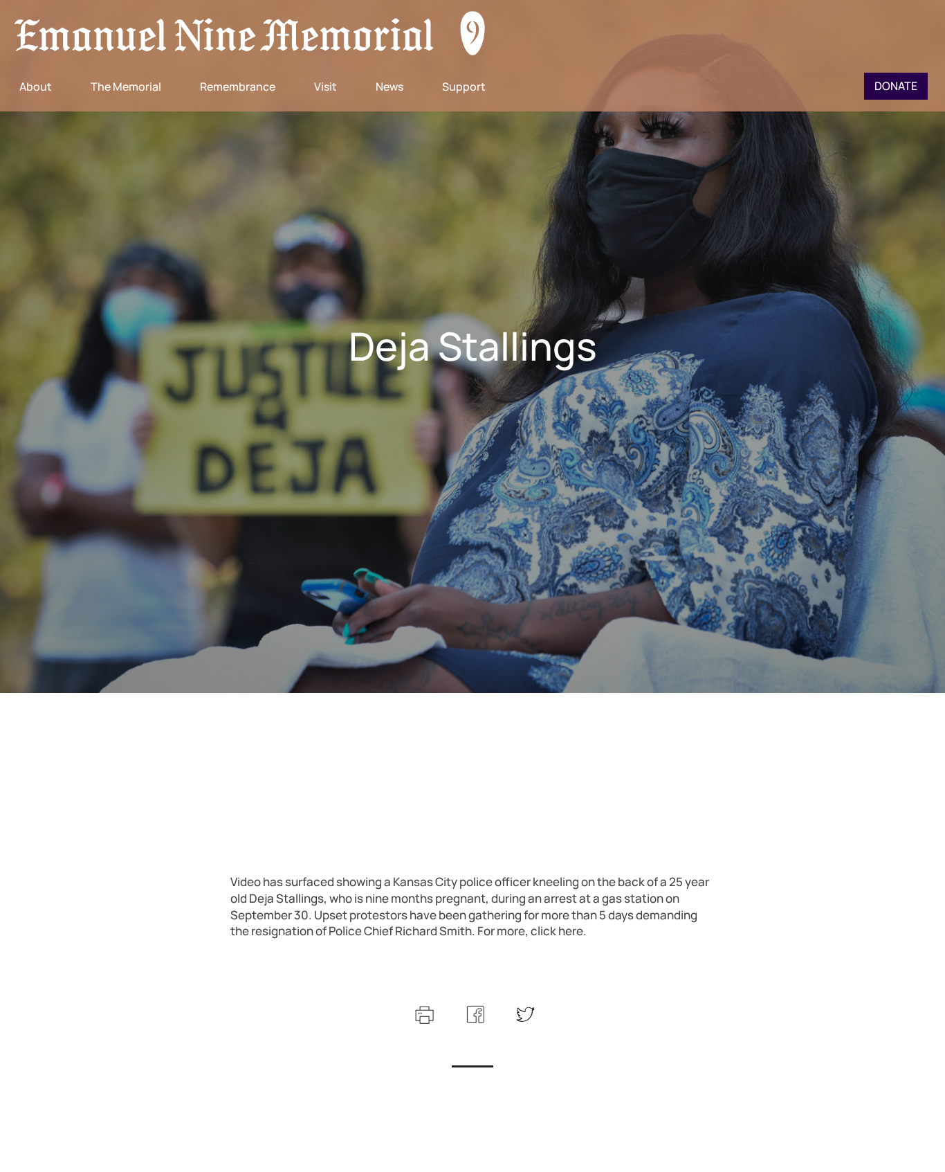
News (389, 86)
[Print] (423, 1013)
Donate (895, 85)
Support (464, 86)
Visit (325, 86)
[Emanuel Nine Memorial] (250, 34)
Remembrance (237, 86)
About (35, 86)
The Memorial (126, 86)
